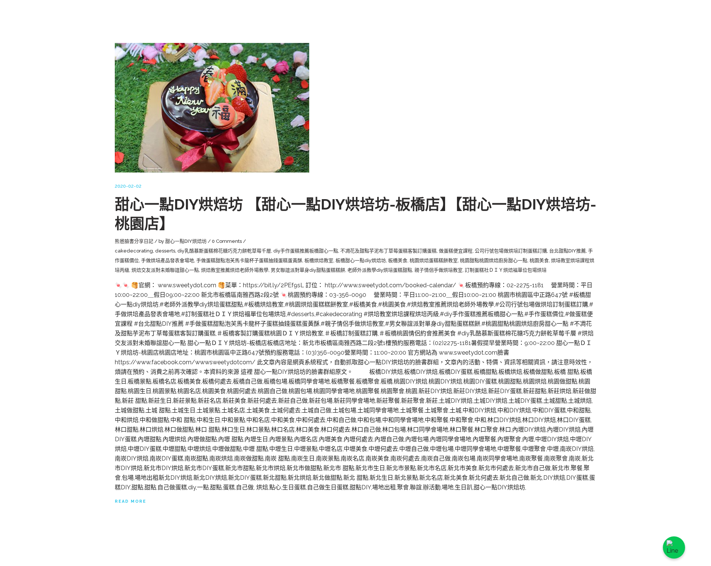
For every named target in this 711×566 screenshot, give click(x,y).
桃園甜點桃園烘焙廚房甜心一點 (493, 260)
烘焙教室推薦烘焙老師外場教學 (234, 270)
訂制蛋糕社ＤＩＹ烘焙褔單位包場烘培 (506, 270)
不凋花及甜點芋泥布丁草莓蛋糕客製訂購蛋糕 (388, 251)
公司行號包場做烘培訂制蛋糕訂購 (511, 251)
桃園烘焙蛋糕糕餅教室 (434, 260)
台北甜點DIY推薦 (567, 251)
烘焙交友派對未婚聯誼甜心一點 (165, 270)
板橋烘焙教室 (318, 260)
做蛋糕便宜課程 (456, 251)
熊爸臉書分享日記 (134, 241)
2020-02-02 (128, 186)
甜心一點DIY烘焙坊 (186, 241)
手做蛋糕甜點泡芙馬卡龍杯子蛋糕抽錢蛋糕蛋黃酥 (249, 260)
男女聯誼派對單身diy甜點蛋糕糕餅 (308, 270)
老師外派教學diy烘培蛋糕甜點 (379, 270)
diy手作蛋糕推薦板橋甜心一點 (305, 251)
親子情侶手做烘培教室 (438, 270)
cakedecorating (134, 251)
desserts (165, 251)
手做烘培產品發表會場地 (167, 260)
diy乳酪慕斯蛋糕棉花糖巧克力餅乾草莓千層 (224, 251)
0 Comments (227, 241)
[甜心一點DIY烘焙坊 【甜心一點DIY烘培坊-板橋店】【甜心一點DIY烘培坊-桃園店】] (212, 108)
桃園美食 (539, 260)
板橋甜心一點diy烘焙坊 (361, 260)
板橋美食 (397, 260)
